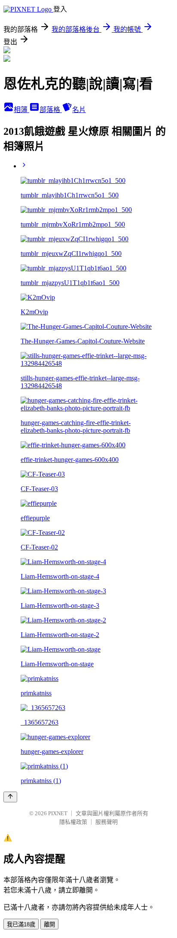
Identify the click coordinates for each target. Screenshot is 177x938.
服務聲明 (106, 822)
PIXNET (57, 813)
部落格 (51, 109)
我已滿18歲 (21, 924)
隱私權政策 (73, 822)
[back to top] (10, 797)
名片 (79, 109)
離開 (49, 924)
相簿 (21, 109)
